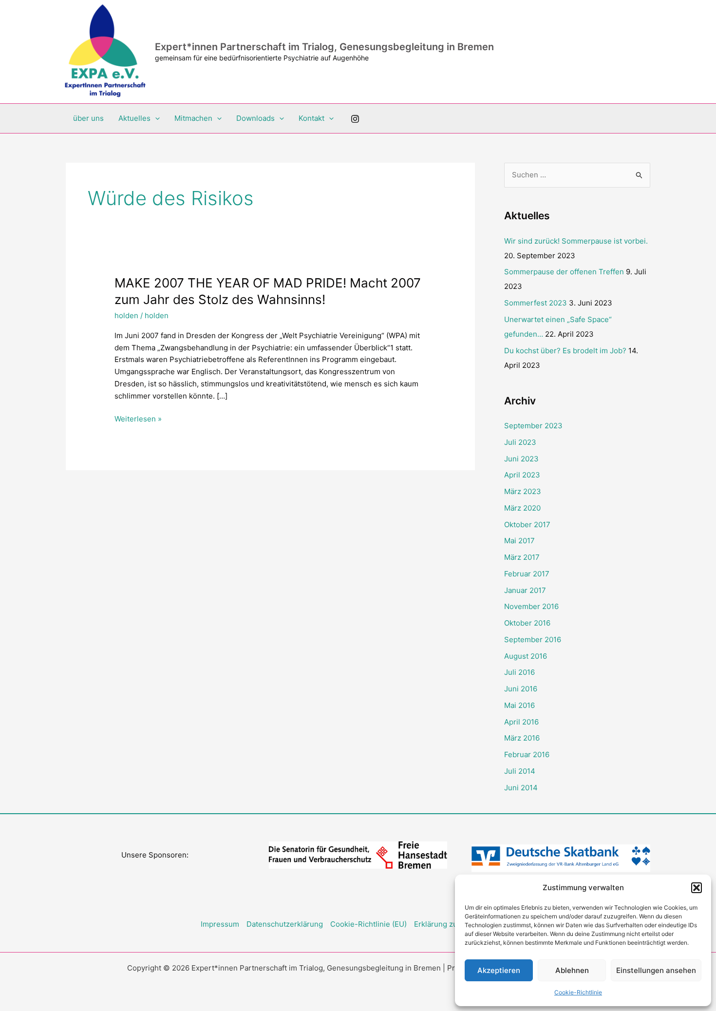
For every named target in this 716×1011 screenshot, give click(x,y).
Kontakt (311, 118)
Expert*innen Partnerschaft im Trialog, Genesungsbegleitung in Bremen (324, 47)
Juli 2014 (519, 771)
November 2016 (531, 606)
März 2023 (522, 491)
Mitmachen (193, 118)
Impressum (220, 924)
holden (126, 315)
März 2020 (522, 508)
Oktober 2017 (527, 524)
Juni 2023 (521, 458)
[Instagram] (355, 118)
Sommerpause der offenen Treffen (564, 271)
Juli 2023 (520, 442)
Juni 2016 (520, 688)
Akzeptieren (498, 970)
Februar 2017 (526, 573)
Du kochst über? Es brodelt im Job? (565, 350)
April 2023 (522, 474)
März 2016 (522, 738)
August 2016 (525, 656)
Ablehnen (572, 970)
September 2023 (533, 425)
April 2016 (521, 721)
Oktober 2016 (527, 623)
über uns (88, 118)
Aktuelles (134, 118)
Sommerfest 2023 (535, 302)
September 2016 (532, 639)
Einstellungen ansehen (656, 970)
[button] (696, 888)
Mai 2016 (519, 705)
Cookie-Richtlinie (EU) (368, 924)
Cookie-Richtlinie (578, 992)
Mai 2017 (519, 540)
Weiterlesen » (138, 419)
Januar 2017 (525, 590)
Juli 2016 (519, 672)
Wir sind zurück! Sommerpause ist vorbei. (576, 241)
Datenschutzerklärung (284, 924)
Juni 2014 (521, 787)
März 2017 (522, 557)
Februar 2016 (526, 754)
